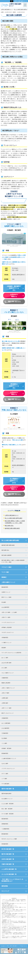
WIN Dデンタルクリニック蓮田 (9, 839)
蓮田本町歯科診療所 (6, 793)
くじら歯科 (4, 743)
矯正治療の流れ (9, 525)
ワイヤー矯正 (5, 572)
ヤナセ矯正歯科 (5, 783)
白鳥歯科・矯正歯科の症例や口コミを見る (14, 288)
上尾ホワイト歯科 (6, 617)
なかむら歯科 (5, 763)
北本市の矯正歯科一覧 (8, 859)
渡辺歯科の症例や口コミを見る (14, 386)
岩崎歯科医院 (5, 823)
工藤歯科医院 (5, 677)
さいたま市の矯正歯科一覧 (9, 874)
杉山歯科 (4, 602)
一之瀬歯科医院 (5, 828)
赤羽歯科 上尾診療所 (7, 627)
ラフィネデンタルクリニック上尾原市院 (11, 652)
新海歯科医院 (5, 753)
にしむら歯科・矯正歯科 (8, 803)
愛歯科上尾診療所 (6, 682)
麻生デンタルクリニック (8, 713)
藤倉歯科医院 (5, 587)
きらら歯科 (4, 667)
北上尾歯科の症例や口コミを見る (14, 480)
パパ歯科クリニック (6, 642)
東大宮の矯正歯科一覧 (8, 849)
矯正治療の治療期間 (6, 555)
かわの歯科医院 (5, 728)
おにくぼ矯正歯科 (6, 723)
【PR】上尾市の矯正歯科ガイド (12, 945)
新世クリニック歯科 (6, 597)
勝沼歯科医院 (5, 834)
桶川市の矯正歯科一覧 (8, 854)
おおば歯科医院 (5, 607)
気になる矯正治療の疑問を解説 (13, 518)
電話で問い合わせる (14, 301)
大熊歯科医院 (5, 718)
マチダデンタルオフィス (8, 632)
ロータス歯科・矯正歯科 (8, 813)
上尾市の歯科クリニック (8, 582)
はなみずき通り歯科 (6, 662)
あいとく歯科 (5, 657)
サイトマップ (5, 891)
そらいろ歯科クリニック (8, 672)
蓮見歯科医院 (5, 818)
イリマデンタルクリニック (8, 768)
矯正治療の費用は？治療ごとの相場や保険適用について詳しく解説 (13, 561)
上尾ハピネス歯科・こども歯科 (9, 612)
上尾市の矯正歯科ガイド (15, 5)
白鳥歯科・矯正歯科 (6, 748)
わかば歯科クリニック (7, 798)
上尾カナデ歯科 (5, 693)
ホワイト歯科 (5, 773)
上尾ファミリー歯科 (6, 708)
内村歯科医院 (5, 844)
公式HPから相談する (14, 295)
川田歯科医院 (5, 637)
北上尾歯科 (4, 738)
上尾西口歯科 (5, 698)
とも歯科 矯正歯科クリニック (9, 758)
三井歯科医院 (5, 733)
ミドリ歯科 (4, 778)
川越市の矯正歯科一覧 (8, 864)
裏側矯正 (4, 577)
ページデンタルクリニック (8, 622)
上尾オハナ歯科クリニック (8, 688)
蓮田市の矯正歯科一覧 (8, 788)
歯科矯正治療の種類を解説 (12, 528)
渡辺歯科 (4, 647)
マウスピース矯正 (7, 567)
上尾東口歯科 (5, 703)
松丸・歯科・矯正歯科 (7, 808)
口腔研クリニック (6, 592)
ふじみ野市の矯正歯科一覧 (9, 869)
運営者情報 (5, 886)
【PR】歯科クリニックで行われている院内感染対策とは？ (12, 880)
